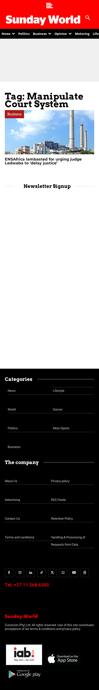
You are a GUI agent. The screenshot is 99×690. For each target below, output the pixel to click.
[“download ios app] (62, 665)
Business (14, 114)
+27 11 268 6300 (31, 585)
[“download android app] (24, 680)
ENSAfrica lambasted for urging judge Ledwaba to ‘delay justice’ (43, 161)
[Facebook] (9, 573)
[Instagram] (20, 573)
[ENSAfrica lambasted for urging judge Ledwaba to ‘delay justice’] (49, 132)
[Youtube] (74, 573)
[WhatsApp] (63, 573)
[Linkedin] (30, 573)
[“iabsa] (24, 665)
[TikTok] (41, 573)
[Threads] (84, 573)
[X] (52, 573)
